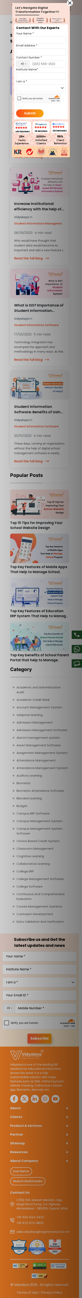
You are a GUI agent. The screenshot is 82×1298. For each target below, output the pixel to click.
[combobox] (23, 64)
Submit (30, 113)
